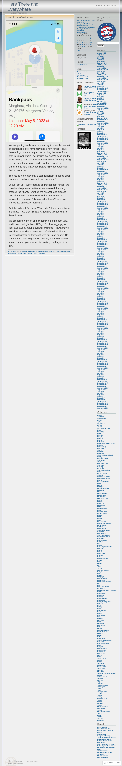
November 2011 (102, 305)
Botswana (100, 442)
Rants (99, 645)
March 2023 (101, 100)
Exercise (100, 502)
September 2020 (103, 143)
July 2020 (100, 146)
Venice (24, 253)
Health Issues (102, 540)
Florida (99, 515)
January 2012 (102, 301)
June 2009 (100, 353)
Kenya (99, 572)
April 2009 (100, 356)
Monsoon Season (82, 25)
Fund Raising (101, 525)
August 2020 (101, 145)
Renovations (101, 650)
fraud (99, 520)
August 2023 (101, 93)
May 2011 (100, 315)
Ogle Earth (100, 742)
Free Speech (101, 522)
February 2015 (102, 240)
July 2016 (100, 211)
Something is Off (82, 32)
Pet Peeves (101, 625)
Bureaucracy (44, 251)
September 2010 (103, 328)
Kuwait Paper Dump (104, 739)
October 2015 (102, 226)
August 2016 (101, 210)
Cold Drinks (101, 460)
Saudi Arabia (101, 658)
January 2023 (102, 103)
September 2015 (103, 228)
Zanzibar (100, 718)
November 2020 (102, 140)
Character (100, 448)
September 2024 (103, 80)
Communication (102, 463)
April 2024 (100, 86)
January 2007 (102, 401)
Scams (99, 660)
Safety (99, 655)
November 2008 (102, 365)
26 (84, 47)
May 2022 (100, 113)
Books (99, 440)
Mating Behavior (102, 598)
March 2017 (101, 198)
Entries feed (81, 75)
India (99, 557)
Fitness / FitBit (102, 513)
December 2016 (102, 203)
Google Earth (101, 734)
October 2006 (102, 406)
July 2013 (100, 271)
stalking (30, 253)
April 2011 (100, 316)
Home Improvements (104, 547)
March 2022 (101, 116)
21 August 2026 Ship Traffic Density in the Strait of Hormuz (86, 28)
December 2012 (102, 283)
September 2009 (103, 348)
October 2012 (102, 286)
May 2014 (100, 255)
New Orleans (101, 610)
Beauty (99, 430)
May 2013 (100, 275)
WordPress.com (82, 78)
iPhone (99, 560)
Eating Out (100, 487)
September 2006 (103, 408)
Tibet (99, 688)
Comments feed (82, 77)
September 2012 (103, 288)
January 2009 (102, 361)
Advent (99, 415)
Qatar (99, 637)
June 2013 (100, 273)
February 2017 (102, 200)
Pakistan (100, 618)
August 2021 (101, 125)
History (99, 543)
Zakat (99, 715)
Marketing (100, 595)
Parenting (100, 620)
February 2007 (102, 400)
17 (80, 44)
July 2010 (100, 331)
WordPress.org (102, 757)
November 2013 (102, 265)
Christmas (100, 453)
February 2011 (102, 320)
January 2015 (102, 241)
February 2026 (102, 63)
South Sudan (101, 668)
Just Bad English (103, 570)
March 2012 (101, 298)
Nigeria (99, 613)
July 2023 (100, 95)
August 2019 (101, 161)
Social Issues (101, 665)
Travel (20, 253)
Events (99, 500)
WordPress (101, 708)
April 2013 (100, 276)
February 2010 (102, 340)
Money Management (104, 602)
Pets (98, 627)
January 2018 (102, 185)
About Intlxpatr (109, 5)
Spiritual (100, 670)
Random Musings (103, 643)
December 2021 (102, 120)
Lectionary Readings (104, 582)
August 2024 (101, 81)
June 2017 (100, 195)
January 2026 (102, 65)
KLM (98, 573)
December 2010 (102, 323)
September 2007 (103, 388)
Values (99, 700)
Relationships (102, 648)
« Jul (78, 51)
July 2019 (100, 163)
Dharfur (100, 480)
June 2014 (100, 253)
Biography (100, 432)
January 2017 (102, 201)
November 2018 (102, 170)
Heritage (100, 542)
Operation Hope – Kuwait (105, 744)
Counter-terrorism (103, 470)
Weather (100, 703)
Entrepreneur (101, 495)
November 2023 (102, 90)
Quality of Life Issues (104, 640)
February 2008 (102, 380)
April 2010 (100, 336)
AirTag (38, 251)
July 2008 (100, 371)
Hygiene (100, 555)
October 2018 (102, 171)
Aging (99, 422)
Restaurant (101, 652)
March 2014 (101, 258)
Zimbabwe (100, 720)
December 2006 (102, 403)
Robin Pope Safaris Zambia (106, 746)
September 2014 (103, 248)
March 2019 (101, 168)
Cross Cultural (102, 473)
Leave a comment (39, 253)
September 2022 (103, 108)
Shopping (100, 663)
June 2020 (100, 148)
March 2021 (101, 133)
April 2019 (100, 166)
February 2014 (102, 260)
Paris (99, 622)
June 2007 (100, 393)
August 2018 (101, 175)
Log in (79, 73)
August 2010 (101, 330)
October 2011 (101, 306)
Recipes (100, 647)
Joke (99, 567)
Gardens (100, 527)
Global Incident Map (104, 729)
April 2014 (100, 256)
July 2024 (100, 83)
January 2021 (102, 136)
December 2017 (102, 186)
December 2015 (102, 223)
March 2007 (101, 398)
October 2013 (102, 266)
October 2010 (102, 326)
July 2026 (100, 55)
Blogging (100, 437)
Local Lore (100, 588)
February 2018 (102, 183)
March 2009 (101, 358)
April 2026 (100, 60)
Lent (98, 583)
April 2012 (100, 296)
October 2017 (102, 188)
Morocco (100, 603)
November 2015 (102, 225)
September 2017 (103, 190)
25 (82, 47)
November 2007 (102, 385)
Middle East (101, 600)
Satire (99, 657)
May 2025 (100, 73)
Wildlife (99, 705)
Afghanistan (101, 418)
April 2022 (100, 115)
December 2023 (102, 88)
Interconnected (102, 558)
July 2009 (100, 351)
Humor (99, 552)
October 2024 (102, 78)
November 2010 (102, 325)
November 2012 (102, 285)
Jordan (99, 568)
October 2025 (102, 68)
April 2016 (100, 216)
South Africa (101, 667)
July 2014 (100, 251)
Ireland (99, 563)
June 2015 (100, 233)
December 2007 (102, 383)
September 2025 (103, 70)
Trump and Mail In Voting (85, 24)
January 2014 (102, 261)
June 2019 (100, 165)
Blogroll (100, 438)
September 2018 (103, 173)
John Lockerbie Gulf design (106, 737)
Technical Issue (12, 253)
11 (82, 42)
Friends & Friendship (104, 523)
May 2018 (100, 180)
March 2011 (101, 318)
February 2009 (102, 360)
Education (100, 490)
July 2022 (100, 110)
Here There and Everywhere (22, 6)
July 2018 (100, 176)
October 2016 (102, 206)
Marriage (100, 597)
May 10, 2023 (11, 251)
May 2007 (100, 395)
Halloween (100, 538)
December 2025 (102, 66)
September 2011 (102, 308)
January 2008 (102, 381)
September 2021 (103, 123)
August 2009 (101, 350)
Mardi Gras (101, 593)
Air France (100, 423)
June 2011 (100, 313)
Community (101, 465)
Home (99, 5)
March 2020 (101, 151)
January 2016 (102, 221)
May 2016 (100, 215)
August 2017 (101, 191)
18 (82, 44)
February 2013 (102, 280)
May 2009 (100, 355)
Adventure (31, 251)
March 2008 (101, 378)
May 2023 (100, 96)
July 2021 (100, 126)
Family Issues (60, 251)
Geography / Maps (103, 530)
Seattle (99, 662)
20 (86, 44)
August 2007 (101, 390)
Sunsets (100, 678)
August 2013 (101, 270)
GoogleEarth (101, 533)
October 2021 (102, 121)
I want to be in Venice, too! (19, 17)
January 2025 (102, 75)
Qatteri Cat (101, 638)
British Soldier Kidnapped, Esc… (90, 87)
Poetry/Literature (103, 630)
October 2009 (102, 346)
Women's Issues (103, 707)
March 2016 (101, 218)
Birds (99, 433)
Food (99, 517)
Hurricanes (101, 553)
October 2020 (102, 141)
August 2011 (101, 310)
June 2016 (100, 213)
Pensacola (100, 623)
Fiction (99, 510)
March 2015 (101, 238)
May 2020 (100, 150)
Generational (101, 528)
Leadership (101, 580)
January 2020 (102, 155)
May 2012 (100, 295)
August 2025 (101, 71)
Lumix (99, 592)
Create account (82, 72)
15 (91, 42)
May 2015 (100, 235)
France (99, 518)
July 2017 (100, 193)
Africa (99, 420)
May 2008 (100, 375)
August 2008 (101, 370)
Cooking (100, 467)
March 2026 (101, 61)
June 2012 (100, 293)
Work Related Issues (104, 712)
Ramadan (100, 642)
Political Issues (102, 632)
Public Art (100, 635)
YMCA (99, 713)
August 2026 (101, 53)
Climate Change (102, 458)
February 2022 (102, 118)
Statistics (100, 672)
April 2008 (100, 376)
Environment (101, 497)
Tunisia (99, 695)
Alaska (99, 427)
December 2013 (102, 263)
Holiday (99, 545)
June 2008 (100, 373)
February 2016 (102, 220)
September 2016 (103, 208)
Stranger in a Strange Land (106, 673)
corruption (100, 468)
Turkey (99, 697)
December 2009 (102, 343)
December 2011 (102, 303)
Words (99, 710)
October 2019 (102, 158)
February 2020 (102, 153)
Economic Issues (103, 488)
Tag (98, 682)
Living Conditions (103, 587)
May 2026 (100, 58)
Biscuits (100, 435)
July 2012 (100, 291)
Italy (98, 565)
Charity (99, 450)
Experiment (101, 505)
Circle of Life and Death (105, 455)
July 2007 (100, 391)
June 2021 (100, 128)
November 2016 (102, 205)
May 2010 (100, 335)
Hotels (99, 550)
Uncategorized (102, 698)
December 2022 (102, 105)
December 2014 (102, 243)
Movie (99, 605)
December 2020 (102, 138)
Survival (100, 680)
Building (100, 445)
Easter (99, 485)
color (99, 462)
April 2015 (100, 236)
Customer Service (103, 477)
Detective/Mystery (103, 478)
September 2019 (103, 160)
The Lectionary (102, 751)
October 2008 (102, 366)
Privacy (67, 251)
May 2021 (100, 130)
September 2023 (103, 91)
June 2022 (100, 111)
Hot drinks (100, 548)
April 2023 (100, 98)
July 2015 (100, 231)
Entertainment (102, 493)
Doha (99, 483)
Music (99, 608)
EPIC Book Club (102, 498)
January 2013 (102, 281)
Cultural (100, 475)
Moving (99, 607)
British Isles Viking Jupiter (106, 443)
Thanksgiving (101, 687)
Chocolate (100, 452)
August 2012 (101, 290)
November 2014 (102, 245)
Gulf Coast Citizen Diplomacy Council (103, 536)
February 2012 (102, 300)
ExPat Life (52, 251)
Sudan (99, 675)
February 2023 (102, 101)
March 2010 (101, 338)
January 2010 (102, 341)
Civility (99, 457)
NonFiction (101, 615)
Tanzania (100, 683)
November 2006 (102, 405)
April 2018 (100, 181)
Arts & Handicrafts (103, 428)
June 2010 (100, 333)
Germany (100, 532)
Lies (98, 585)
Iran (98, 562)
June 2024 (100, 85)
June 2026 (100, 56)
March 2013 (101, 278)
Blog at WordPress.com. (15, 764)
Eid (98, 492)
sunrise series (102, 677)
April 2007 (100, 396)
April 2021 (100, 131)
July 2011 (100, 311)
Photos (99, 628)
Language (100, 577)
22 (91, 44)
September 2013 (103, 268)
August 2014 (101, 250)
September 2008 (103, 368)
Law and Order (102, 578)
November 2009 (102, 345)
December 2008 (102, 363)
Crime (99, 472)
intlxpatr (24, 251)
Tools (99, 690)
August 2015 (101, 230)
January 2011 (102, 321)
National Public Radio (104, 741)
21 (88, 44)
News (99, 612)
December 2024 (102, 76)
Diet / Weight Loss (103, 482)
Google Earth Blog (103, 736)
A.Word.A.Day (102, 727)
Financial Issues (102, 512)
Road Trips (101, 653)
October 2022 (102, 106)
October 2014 (102, 246)
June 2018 (100, 178)
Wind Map (100, 754)
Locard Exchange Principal (106, 590)
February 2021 (102, 135)
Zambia (99, 717)
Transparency (102, 692)
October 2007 (102, 386)
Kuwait (99, 575)
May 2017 (100, 196)
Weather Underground (104, 752)
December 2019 (102, 156)
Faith (99, 507)
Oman (99, 617)
